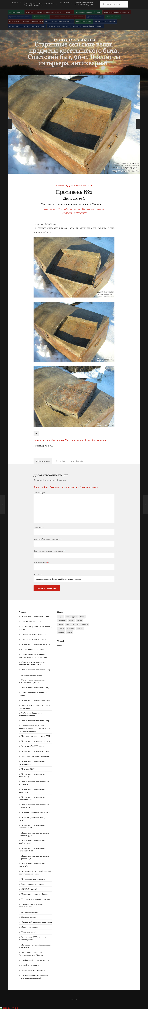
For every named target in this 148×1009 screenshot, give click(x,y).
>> (36, 433)
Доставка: (38, 574)
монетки (85, 624)
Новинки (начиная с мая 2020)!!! (35, 812)
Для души (64, 3)
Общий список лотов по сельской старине (84, 4)
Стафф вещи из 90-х (30, 965)
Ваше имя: (39, 527)
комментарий (39, 492)
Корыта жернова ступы (31, 675)
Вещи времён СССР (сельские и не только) (25, 21)
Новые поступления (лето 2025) (35, 688)
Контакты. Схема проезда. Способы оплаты (39, 4)
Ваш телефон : (49, 551)
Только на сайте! (15, 12)
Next (138, 124)
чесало (69, 632)
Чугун (82, 617)
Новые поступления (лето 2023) (35, 751)
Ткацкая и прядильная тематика (116, 12)
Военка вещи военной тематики (35, 756)
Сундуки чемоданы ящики (33, 649)
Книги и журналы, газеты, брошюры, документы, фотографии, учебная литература (34, 728)
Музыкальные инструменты (33, 634)
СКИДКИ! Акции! (29, 889)
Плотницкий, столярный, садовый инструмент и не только (48, 12)
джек (68, 624)
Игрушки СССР (28, 769)
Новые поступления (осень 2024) (35, 700)
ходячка (61, 632)
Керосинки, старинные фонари (88, 12)
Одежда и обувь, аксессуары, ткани (58, 21)
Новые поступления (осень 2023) (35, 741)
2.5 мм (61, 617)
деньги (61, 624)
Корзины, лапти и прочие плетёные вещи (67, 17)
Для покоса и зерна (95, 17)
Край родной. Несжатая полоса (35, 960)
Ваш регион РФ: (41, 563)
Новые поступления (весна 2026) (35, 644)
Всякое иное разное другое (33, 970)
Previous (10, 124)
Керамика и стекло (83, 21)
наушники (70, 628)
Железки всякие (112, 17)
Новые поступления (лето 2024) (35, 721)
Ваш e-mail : (48, 539)
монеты (61, 628)
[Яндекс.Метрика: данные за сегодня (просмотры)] (9, 1008)
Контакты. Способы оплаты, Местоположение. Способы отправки (74, 211)
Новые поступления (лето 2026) (35, 616)
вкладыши (62, 621)
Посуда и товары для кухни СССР (35, 736)
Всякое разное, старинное (105, 21)
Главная (14, 3)
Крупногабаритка (40, 17)
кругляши (75, 624)
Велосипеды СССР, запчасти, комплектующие (26, 26)
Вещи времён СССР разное (33, 746)
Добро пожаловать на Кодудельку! (74, 39)
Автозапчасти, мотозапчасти (33, 639)
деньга (79, 621)
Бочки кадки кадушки (31, 621)
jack (67, 617)
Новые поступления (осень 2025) (35, 670)
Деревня (74, 617)
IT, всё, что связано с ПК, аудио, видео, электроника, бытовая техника (75, 26)
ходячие (80, 628)
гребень (71, 621)
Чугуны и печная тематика (19, 17)
